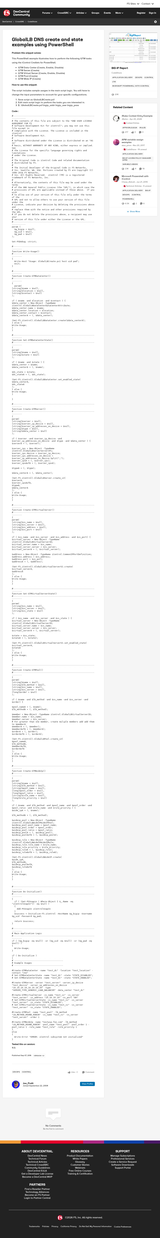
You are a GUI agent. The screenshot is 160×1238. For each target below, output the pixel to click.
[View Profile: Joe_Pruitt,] (16, 1084)
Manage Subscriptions (122, 1155)
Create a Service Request (123, 1161)
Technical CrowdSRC (37, 1164)
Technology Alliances (37, 1192)
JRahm (125, 119)
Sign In (152, 12)
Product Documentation (80, 1155)
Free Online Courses (80, 1170)
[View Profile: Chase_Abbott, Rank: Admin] (116, 179)
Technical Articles (37, 1161)
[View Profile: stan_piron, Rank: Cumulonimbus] (116, 142)
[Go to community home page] (16, 13)
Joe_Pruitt (28, 1083)
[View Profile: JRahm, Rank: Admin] (116, 118)
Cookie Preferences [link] (122, 1226)
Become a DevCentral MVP (37, 1176)
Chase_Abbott (128, 182)
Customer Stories (80, 1164)
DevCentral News (37, 1155)
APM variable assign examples (132, 141)
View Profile (87, 1084)
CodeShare (32, 21)
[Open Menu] (155, 22)
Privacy (55, 1226)
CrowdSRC (19, 21)
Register (141, 12)
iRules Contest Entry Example (137, 116)
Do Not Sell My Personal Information (95, 1226)
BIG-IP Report (120, 68)
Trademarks (34, 1226)
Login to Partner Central (37, 1198)
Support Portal (123, 1167)
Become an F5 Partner (37, 1195)
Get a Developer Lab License (37, 1173)
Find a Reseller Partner (37, 1189)
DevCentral (7, 21)
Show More (135, 211)
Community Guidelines (37, 1167)
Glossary (80, 1161)
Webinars (80, 1167)
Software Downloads (122, 1164)
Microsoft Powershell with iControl (135, 177)
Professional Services (122, 1158)
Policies (45, 1226)
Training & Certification (80, 1173)
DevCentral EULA (37, 1170)
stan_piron (126, 145)
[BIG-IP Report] (133, 48)
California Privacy (69, 1226)
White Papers (80, 1158)
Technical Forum (37, 1158)
